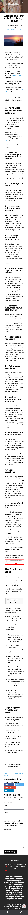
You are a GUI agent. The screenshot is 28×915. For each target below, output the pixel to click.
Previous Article (7, 774)
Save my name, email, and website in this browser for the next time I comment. (13, 823)
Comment (7, 829)
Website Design (18, 907)
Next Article (19, 773)
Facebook (10, 784)
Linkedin (9, 790)
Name (6, 806)
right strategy (16, 75)
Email (6, 812)
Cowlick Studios (15, 909)
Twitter (20, 784)
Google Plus (10, 787)
